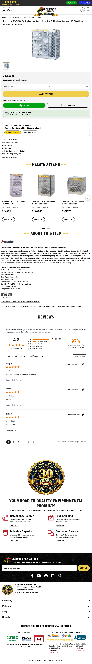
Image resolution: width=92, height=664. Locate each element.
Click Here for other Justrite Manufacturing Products (20, 302)
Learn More (14, 525)
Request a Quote (12, 132)
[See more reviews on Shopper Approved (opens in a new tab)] (21, 380)
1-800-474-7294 (69, 105)
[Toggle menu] (4, 10)
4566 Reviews (19, 349)
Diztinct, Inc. (59, 660)
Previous (4, 197)
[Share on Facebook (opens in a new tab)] (13, 380)
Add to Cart (8, 219)
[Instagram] (59, 576)
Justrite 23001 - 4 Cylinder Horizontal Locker (73, 202)
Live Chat (86, 3)
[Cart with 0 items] (88, 10)
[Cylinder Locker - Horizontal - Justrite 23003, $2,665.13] (16, 185)
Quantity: (6, 86)
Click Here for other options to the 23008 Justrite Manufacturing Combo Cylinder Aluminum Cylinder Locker (41, 306)
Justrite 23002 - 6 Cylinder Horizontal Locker (43, 202)
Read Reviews (53, 652)
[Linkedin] (53, 576)
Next (88, 197)
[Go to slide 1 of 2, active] (43, 228)
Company (7, 600)
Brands (6, 617)
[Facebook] (32, 576)
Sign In (76, 18)
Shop (5, 611)
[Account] (82, 10)
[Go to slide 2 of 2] (48, 228)
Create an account (74, 30)
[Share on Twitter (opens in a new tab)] (17, 380)
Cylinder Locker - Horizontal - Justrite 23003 (14, 202)
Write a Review (79, 357)
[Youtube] (38, 576)
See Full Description (9, 157)
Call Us (73, 3)
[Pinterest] (46, 576)
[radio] (46, 339)
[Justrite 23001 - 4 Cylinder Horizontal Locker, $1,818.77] (76, 185)
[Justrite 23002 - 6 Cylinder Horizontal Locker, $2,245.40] (46, 185)
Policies (6, 606)
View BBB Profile (79, 650)
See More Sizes (30, 132)
